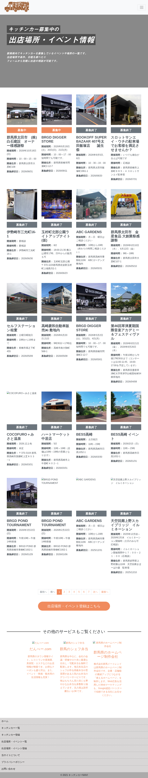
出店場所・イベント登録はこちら (74, 606)
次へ (95, 592)
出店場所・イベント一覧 (14, 741)
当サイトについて (10, 755)
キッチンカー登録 (10, 735)
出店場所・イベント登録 (14, 748)
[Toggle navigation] (142, 7)
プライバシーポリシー (13, 762)
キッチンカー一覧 (10, 728)
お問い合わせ (8, 769)
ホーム (4, 721)
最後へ (104, 592)
